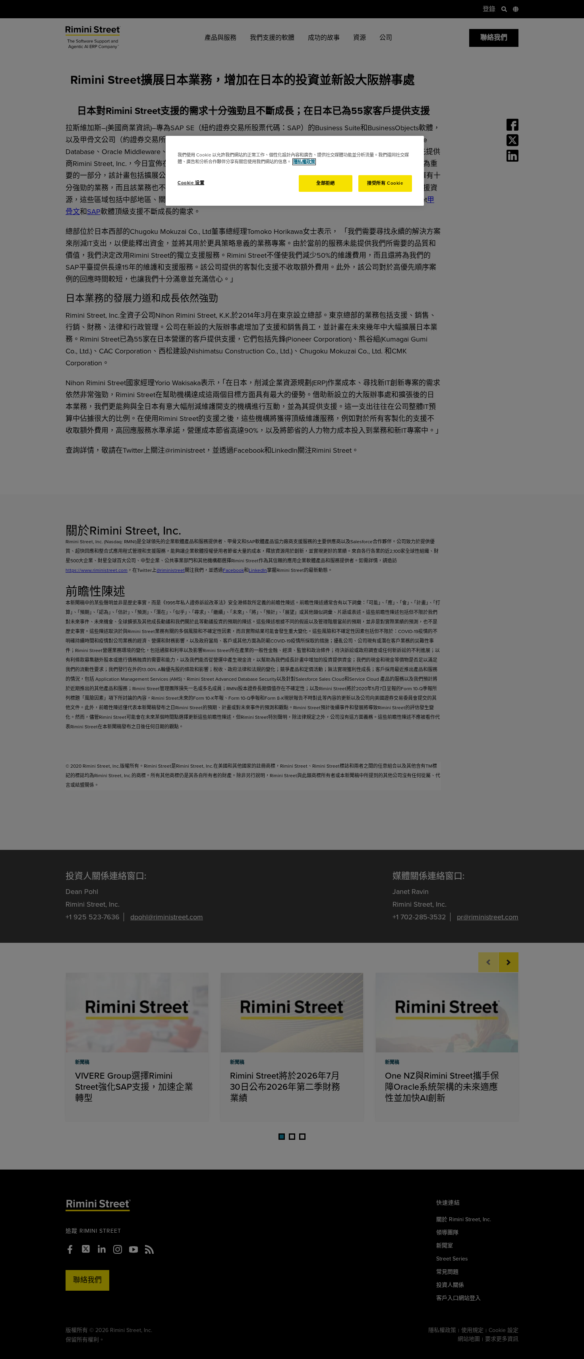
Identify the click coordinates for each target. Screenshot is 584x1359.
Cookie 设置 (191, 182)
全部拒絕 (325, 183)
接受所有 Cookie (385, 183)
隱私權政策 (304, 161)
